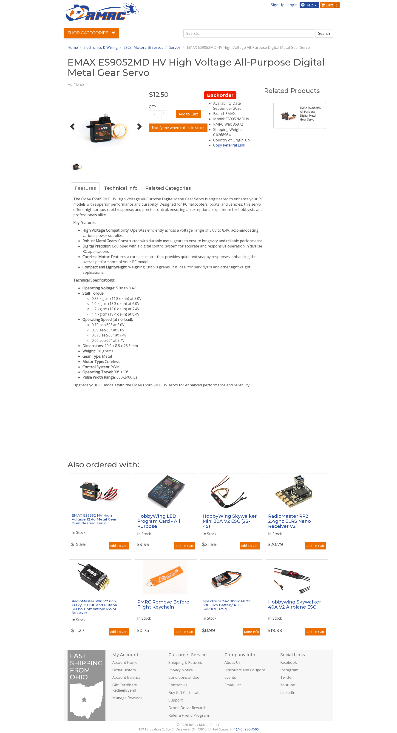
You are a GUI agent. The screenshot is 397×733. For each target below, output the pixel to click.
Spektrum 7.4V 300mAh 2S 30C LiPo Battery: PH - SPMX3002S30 (226, 605)
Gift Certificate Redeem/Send (124, 687)
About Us (232, 662)
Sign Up (277, 4)
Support (175, 700)
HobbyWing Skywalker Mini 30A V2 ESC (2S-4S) (230, 521)
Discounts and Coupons (245, 670)
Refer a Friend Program (188, 715)
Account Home (124, 662)
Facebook (288, 662)
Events (230, 677)
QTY (152, 106)
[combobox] (248, 33)
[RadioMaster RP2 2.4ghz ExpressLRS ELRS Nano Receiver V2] (296, 491)
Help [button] (311, 5)
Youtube (287, 684)
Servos (175, 47)
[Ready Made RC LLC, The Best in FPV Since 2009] (101, 11)
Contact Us (177, 684)
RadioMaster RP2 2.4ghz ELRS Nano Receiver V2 (289, 521)
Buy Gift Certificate (184, 692)
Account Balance (126, 677)
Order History (124, 670)
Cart (331, 5)
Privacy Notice (180, 670)
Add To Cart (119, 545)
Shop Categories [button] (88, 32)
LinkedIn (287, 692)
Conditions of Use (183, 677)
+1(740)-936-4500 (245, 729)
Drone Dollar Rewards (187, 707)
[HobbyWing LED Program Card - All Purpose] (165, 491)
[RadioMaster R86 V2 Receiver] (100, 577)
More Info (251, 632)
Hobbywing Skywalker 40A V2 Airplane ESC (294, 604)
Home (73, 47)
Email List (232, 684)
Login (293, 4)
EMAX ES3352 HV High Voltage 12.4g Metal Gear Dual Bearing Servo (94, 519)
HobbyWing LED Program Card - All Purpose (158, 521)
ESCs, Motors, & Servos (143, 47)
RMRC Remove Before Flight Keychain (163, 604)
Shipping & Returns (185, 662)
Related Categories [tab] (168, 188)
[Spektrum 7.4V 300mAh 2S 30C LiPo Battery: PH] (231, 577)
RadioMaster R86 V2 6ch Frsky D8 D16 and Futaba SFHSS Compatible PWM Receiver (94, 607)
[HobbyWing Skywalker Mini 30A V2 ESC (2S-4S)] (231, 491)
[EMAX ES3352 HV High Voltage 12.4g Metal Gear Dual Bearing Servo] (100, 491)
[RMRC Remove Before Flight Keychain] (165, 577)
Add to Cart (188, 114)
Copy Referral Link (229, 145)
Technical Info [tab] (121, 188)
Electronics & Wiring (100, 47)
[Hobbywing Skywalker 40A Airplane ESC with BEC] (296, 577)
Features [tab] (85, 188)
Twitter (286, 677)
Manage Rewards (127, 697)
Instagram (289, 670)
